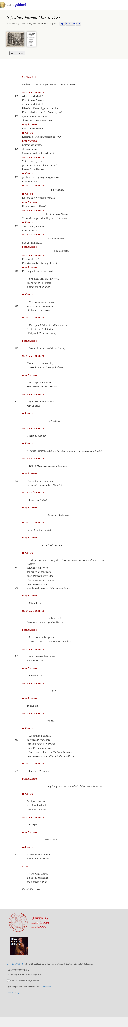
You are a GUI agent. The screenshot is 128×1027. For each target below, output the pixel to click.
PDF (78, 23)
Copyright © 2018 (15, 963)
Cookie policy (13, 992)
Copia (62, 23)
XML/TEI (70, 23)
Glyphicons (46, 986)
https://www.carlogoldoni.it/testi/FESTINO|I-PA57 (37, 23)
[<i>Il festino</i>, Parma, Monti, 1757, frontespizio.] (32, 38)
